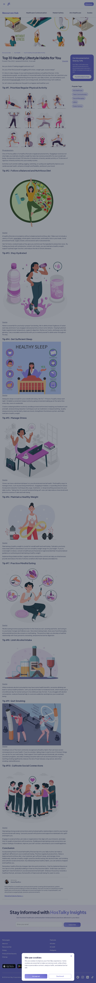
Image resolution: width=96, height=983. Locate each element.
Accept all (36, 976)
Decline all (60, 976)
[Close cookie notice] (71, 956)
